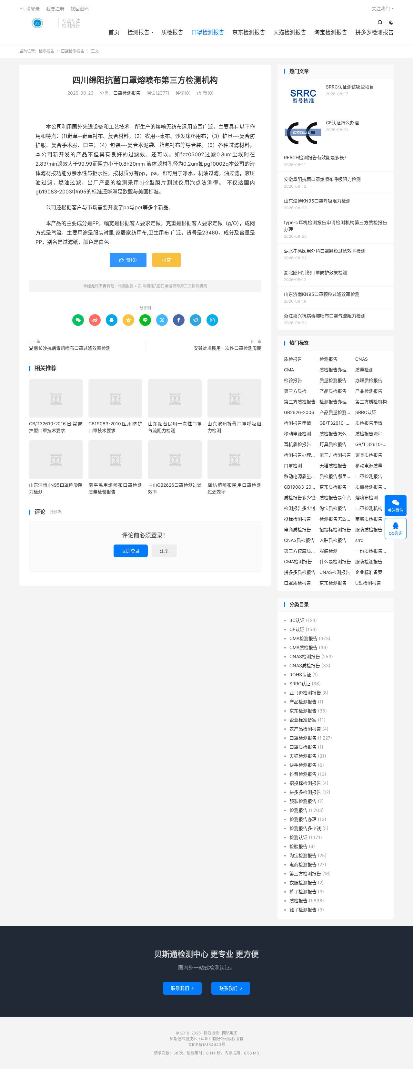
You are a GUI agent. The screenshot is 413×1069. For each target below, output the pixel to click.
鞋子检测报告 (303, 909)
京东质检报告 (333, 487)
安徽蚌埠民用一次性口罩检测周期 (227, 348)
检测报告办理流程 (300, 455)
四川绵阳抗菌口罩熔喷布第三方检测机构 (145, 80)
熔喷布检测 (366, 497)
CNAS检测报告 (334, 572)
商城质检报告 (368, 519)
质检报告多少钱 (300, 497)
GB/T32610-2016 (335, 423)
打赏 (166, 260)
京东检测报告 (248, 32)
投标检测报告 (297, 519)
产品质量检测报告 (335, 412)
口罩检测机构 (368, 508)
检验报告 (293, 380)
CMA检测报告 (298, 561)
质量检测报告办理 (371, 487)
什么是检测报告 (335, 561)
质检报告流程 (368, 433)
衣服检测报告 (303, 882)
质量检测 (364, 369)
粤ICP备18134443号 (206, 1044)
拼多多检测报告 (374, 32)
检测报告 (37, 23)
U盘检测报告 (368, 583)
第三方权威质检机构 (300, 551)
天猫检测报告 (289, 32)
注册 (164, 551)
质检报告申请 (368, 423)
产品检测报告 (368, 391)
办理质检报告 (368, 380)
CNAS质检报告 (299, 540)
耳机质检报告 (297, 444)
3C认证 (297, 620)
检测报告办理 (333, 401)
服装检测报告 (368, 561)
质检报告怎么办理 (335, 433)
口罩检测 (293, 465)
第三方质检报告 (300, 401)
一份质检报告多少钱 (371, 551)
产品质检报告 (333, 391)
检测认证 (298, 837)
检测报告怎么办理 (335, 519)
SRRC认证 (365, 412)
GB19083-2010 (300, 487)
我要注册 (55, 8)
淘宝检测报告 (330, 32)
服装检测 (328, 551)
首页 (113, 32)
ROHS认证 (300, 674)
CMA (289, 369)
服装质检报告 (368, 529)
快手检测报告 (303, 765)
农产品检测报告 (305, 729)
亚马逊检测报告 (305, 692)
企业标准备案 (368, 572)
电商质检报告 (297, 529)
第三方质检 (295, 391)
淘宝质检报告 (333, 508)
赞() (205, 93)
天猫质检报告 (333, 465)
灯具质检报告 (333, 444)
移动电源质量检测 (300, 476)
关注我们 (381, 8)
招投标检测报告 (335, 529)
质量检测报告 (333, 380)
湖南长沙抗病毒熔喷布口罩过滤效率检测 (69, 348)
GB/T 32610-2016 (371, 444)
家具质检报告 (368, 455)
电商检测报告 (303, 864)
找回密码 (80, 8)
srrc (359, 540)
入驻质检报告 (333, 540)
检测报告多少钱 (300, 508)
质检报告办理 (333, 369)
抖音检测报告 (303, 774)
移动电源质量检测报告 (371, 465)
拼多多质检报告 (300, 572)
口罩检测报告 (207, 32)
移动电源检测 (297, 433)
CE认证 (296, 629)
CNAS (361, 359)
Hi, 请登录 (29, 8)
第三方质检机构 (371, 401)
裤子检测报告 (303, 891)
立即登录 (131, 551)
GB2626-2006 (299, 412)
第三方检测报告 (335, 455)
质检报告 (172, 32)
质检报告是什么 (335, 497)
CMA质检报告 (303, 647)
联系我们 (182, 988)
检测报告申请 (297, 423)
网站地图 (229, 1033)
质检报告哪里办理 (335, 476)
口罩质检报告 (297, 583)
